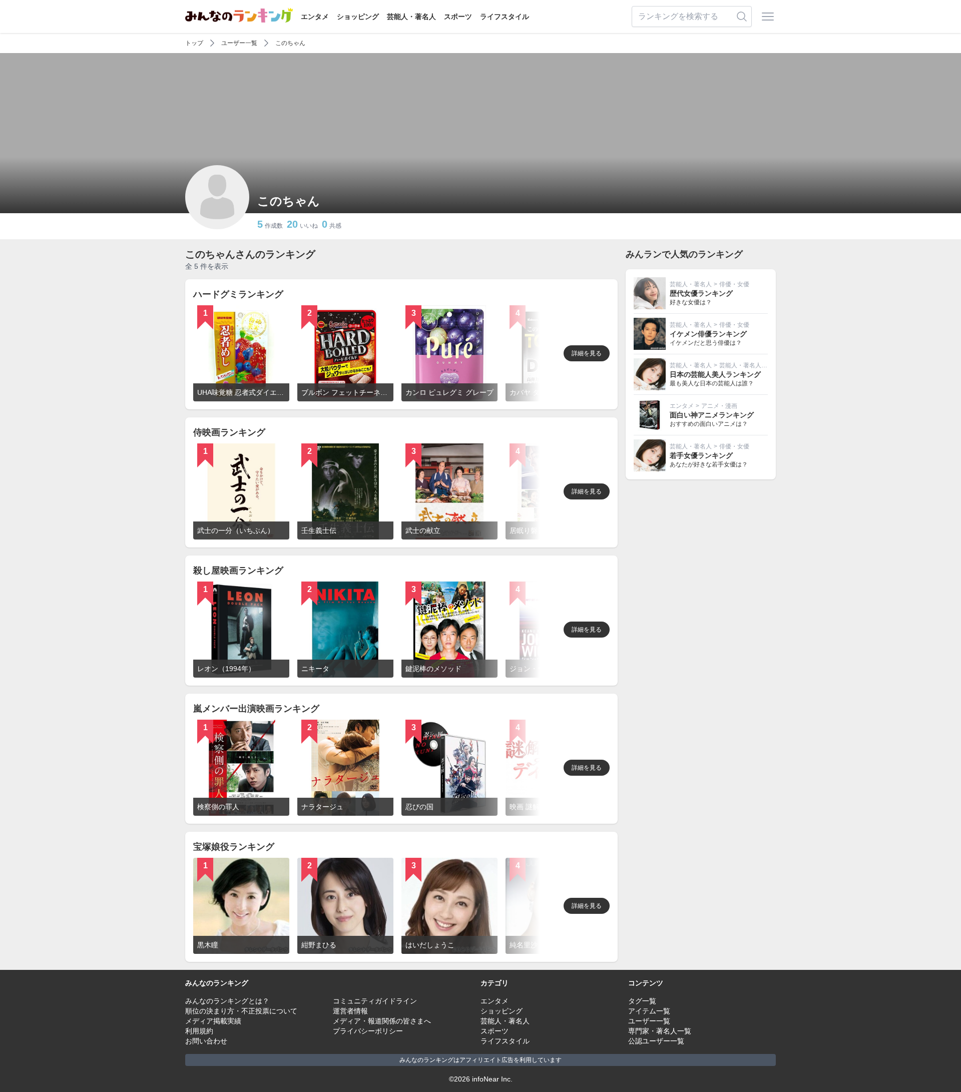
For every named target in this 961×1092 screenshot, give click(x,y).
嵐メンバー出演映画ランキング (256, 709)
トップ (194, 43)
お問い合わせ (206, 1041)
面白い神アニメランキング (712, 415)
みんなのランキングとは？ (227, 1001)
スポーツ (458, 17)
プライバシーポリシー (368, 1031)
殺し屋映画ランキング (238, 571)
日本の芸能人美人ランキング (715, 374)
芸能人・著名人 (411, 17)
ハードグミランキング (238, 294)
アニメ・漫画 (719, 405)
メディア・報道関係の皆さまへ (382, 1021)
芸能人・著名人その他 (749, 365)
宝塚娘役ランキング (233, 847)
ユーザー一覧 (239, 43)
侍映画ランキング (229, 432)
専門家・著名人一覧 (659, 1031)
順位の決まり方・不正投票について (241, 1011)
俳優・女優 (734, 284)
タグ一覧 (642, 1001)
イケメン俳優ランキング (708, 334)
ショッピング (358, 17)
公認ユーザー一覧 (656, 1041)
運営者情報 (350, 1011)
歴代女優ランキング (701, 293)
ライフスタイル (504, 17)
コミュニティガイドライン (375, 1001)
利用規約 (199, 1031)
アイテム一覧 (649, 1011)
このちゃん (290, 43)
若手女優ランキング (701, 455)
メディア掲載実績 (213, 1021)
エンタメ (315, 17)
